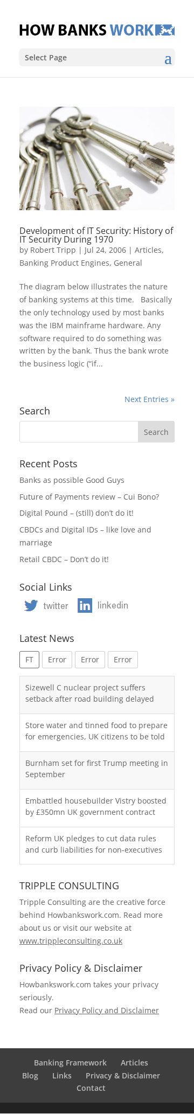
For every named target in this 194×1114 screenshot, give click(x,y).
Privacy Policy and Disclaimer (106, 1010)
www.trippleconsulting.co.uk (70, 941)
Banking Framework (70, 1062)
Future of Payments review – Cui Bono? (89, 497)
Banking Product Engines (64, 263)
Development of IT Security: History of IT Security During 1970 (96, 235)
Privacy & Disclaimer (123, 1075)
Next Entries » (149, 399)
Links (62, 1075)
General (128, 263)
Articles (148, 250)
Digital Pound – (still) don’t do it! (76, 513)
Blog (30, 1075)
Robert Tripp (53, 250)
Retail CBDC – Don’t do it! (64, 559)
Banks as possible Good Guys (71, 480)
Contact (91, 1088)
